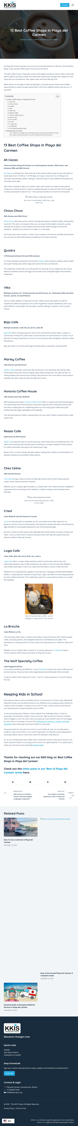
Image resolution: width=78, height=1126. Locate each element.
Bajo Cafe (13, 111)
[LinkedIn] (65, 782)
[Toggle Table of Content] (56, 96)
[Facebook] (13, 782)
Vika (11, 108)
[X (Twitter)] (30, 782)
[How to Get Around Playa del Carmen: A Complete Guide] (57, 894)
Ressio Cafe (13, 117)
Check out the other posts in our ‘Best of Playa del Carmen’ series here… (33, 135)
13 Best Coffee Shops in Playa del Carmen (20, 99)
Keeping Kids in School (14, 131)
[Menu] (72, 5)
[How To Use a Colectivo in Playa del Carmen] (20, 827)
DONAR (7, 1050)
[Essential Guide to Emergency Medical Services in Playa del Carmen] (20, 992)
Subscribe (9, 1073)
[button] (39, 666)
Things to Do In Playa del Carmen (46, 39)
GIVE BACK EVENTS (11, 1052)
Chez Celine (13, 119)
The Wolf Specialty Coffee (18, 128)
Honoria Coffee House (16, 115)
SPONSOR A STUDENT (12, 1055)
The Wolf (41, 669)
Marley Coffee (14, 113)
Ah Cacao (12, 102)
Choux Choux (14, 104)
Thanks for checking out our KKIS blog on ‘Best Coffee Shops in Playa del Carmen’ (36, 133)
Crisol (12, 122)
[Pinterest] (48, 782)
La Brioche (13, 126)
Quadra (12, 106)
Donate (65, 5)
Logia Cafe (13, 124)
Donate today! (38, 745)
